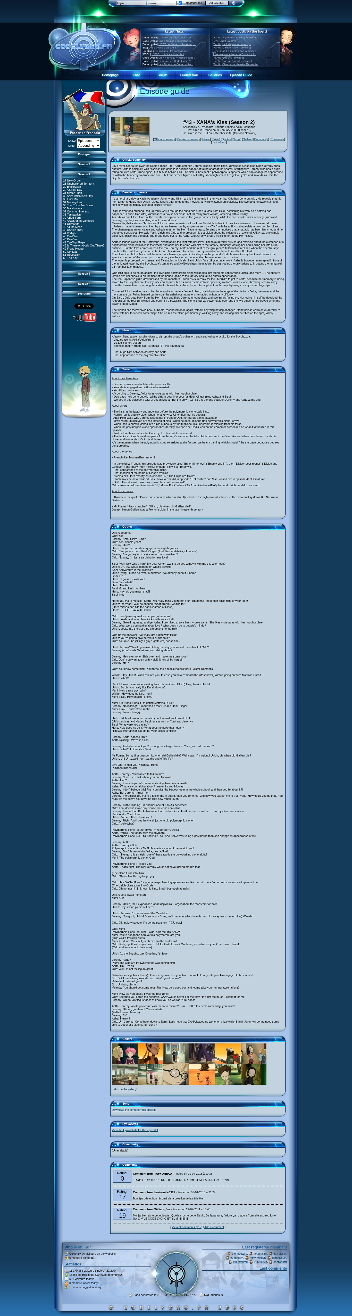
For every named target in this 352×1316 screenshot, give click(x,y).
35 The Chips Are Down (78, 205)
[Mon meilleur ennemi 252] (228, 1063)
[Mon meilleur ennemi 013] (253, 1063)
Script (236, 139)
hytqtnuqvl (236, 1257)
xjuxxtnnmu (240, 1261)
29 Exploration (72, 186)
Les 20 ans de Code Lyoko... (175, 64)
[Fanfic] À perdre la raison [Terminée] (235, 37)
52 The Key (70, 257)
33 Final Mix (70, 199)
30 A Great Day (72, 189)
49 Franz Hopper (74, 248)
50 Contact (70, 251)
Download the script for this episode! (134, 1109)
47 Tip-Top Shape (74, 242)
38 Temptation (72, 214)
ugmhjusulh (279, 1257)
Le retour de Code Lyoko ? (174, 61)
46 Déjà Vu (70, 239)
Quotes (226, 139)
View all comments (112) (187, 1227)
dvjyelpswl (279, 1253)
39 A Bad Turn (72, 217)
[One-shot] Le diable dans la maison (234, 51)
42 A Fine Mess (72, 226)
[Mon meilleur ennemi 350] (253, 1083)
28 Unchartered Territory (78, 183)
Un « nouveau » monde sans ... (177, 57)
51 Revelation (71, 254)
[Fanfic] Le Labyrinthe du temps (232, 44)
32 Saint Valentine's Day (78, 196)
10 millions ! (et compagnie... (172, 51)
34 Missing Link (72, 202)
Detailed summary (188, 139)
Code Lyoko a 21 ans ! (162, 47)
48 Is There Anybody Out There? (83, 245)
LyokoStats (219, 142)
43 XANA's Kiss (73, 230)
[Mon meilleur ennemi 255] (202, 1063)
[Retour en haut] (116, 161)
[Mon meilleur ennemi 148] (228, 1083)
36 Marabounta (72, 208)
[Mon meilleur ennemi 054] (150, 1083)
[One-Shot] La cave (224, 40)
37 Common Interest (76, 211)
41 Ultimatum (71, 223)
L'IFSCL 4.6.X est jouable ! (168, 54)
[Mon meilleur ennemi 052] (125, 1063)
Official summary (164, 139)
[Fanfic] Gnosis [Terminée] (228, 57)
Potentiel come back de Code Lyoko (234, 54)
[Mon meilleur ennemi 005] (176, 1083)
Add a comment (214, 1227)
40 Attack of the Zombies (78, 220)
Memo (206, 139)
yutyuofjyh (260, 1261)
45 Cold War (71, 236)
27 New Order (72, 180)
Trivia (215, 139)
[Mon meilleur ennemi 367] (202, 1083)
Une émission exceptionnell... (175, 40)
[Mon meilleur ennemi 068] (125, 1083)
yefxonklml (260, 1253)
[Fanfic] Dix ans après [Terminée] (232, 61)
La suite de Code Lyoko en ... (176, 37)
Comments (277, 139)
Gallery (247, 139)
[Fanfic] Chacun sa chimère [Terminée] (235, 64)
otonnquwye (239, 1253)
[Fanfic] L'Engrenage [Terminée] (232, 47)
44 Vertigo (69, 233)
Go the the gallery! (125, 1089)
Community (261, 139)
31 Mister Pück (72, 192)
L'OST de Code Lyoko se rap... (177, 44)
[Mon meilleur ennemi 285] (150, 1063)
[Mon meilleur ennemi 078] (176, 1063)
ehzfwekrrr (280, 1261)
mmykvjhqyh (258, 1257)
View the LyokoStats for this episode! (135, 1130)
